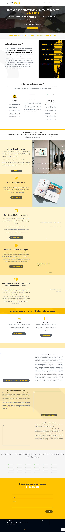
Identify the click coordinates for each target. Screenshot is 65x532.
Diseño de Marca (52, 59)
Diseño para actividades (52, 64)
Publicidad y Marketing (52, 50)
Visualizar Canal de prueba (16, 380)
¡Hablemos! (32, 28)
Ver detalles (16, 238)
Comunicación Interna (52, 45)
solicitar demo (48, 415)
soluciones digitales (52, 54)
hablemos (16, 171)
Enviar (49, 511)
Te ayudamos (16, 266)
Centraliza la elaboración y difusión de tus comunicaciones (32, 36)
